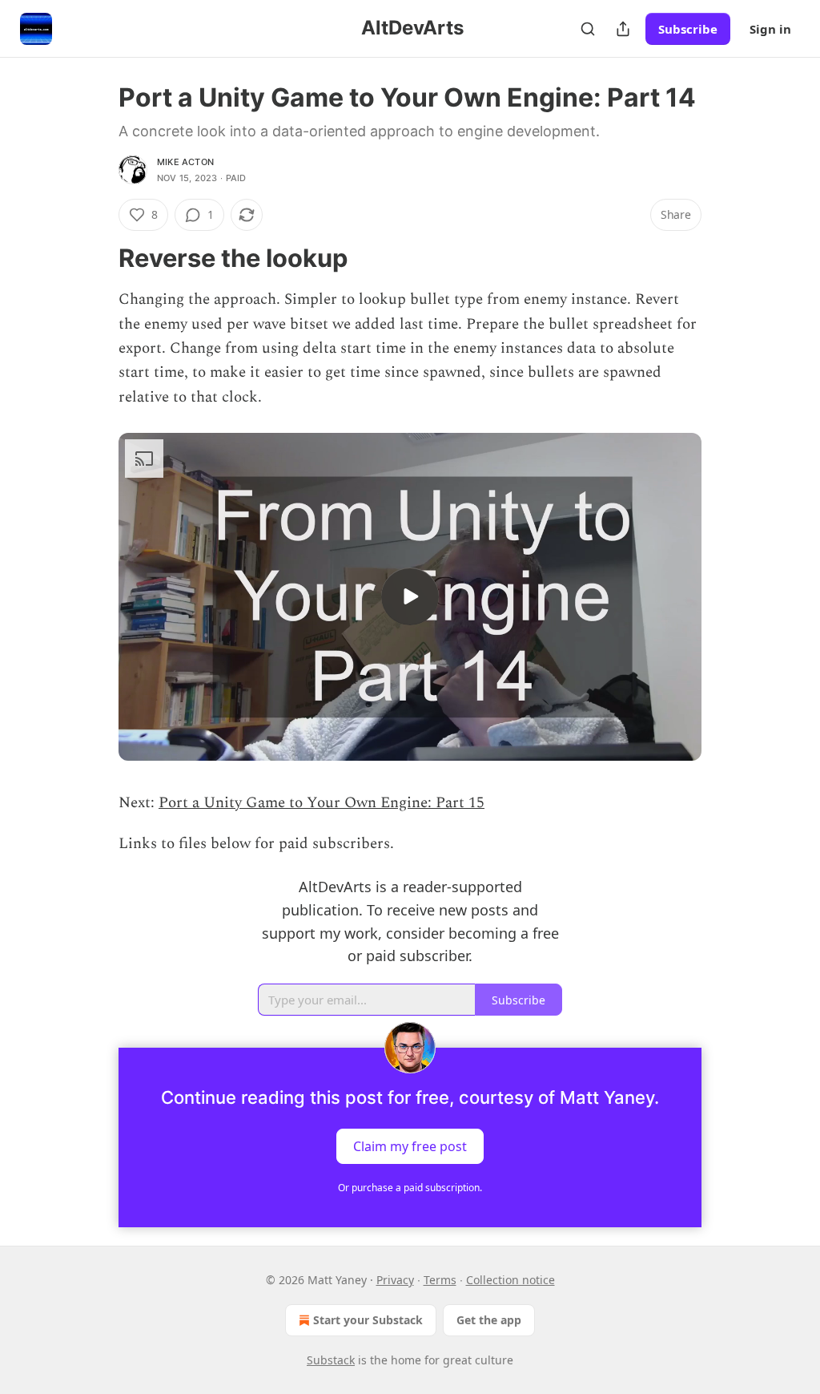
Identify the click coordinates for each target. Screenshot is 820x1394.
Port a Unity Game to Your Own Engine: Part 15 (321, 802)
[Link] (96, 258)
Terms (440, 1279)
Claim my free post (410, 1146)
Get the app (488, 1319)
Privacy (395, 1279)
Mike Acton (185, 162)
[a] (410, 596)
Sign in (770, 29)
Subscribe (688, 29)
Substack (331, 1360)
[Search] (588, 29)
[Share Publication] (623, 29)
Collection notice (510, 1279)
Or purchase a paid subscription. (410, 1187)
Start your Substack (368, 1319)
